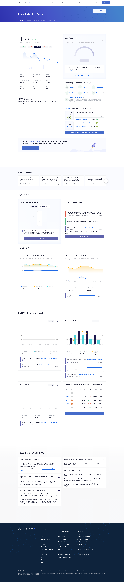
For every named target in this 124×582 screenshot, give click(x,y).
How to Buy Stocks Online (64, 557)
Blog (42, 536)
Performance (44, 552)
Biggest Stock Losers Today (84, 536)
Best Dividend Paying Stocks (65, 547)
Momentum (99, 87)
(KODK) (88, 123)
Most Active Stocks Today (83, 544)
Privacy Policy (44, 544)
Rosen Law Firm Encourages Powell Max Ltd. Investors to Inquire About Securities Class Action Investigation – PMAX (95, 179)
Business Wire (91, 184)
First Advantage (80, 126)
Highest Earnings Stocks (64, 544)
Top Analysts (73, 3)
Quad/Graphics (80, 119)
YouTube (43, 562)
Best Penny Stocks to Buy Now (85, 549)
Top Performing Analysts (64, 531)
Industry (68, 108)
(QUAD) (86, 119)
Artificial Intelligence (75, 97)
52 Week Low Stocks (82, 541)
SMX (67, 400)
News (42, 534)
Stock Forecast (61, 536)
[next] (106, 181)
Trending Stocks (62, 539)
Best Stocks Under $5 (82, 552)
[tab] (21, 20)
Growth (85, 87)
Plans (42, 541)
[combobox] (39, 3)
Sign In (98, 3)
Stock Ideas (65, 3)
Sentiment (72, 93)
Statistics (60, 549)
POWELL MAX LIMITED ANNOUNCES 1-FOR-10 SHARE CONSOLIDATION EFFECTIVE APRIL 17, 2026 (72, 179)
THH (67, 396)
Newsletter (44, 565)
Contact (43, 557)
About (42, 531)
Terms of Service (45, 547)
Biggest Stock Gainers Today (84, 534)
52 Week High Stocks (82, 539)
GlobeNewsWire (68, 184)
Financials (99, 93)
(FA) (85, 126)
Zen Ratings (82, 3)
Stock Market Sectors (63, 552)
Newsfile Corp (24, 184)
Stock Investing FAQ (46, 539)
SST (67, 407)
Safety (85, 93)
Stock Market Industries (64, 554)
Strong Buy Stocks (62, 541)
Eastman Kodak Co (81, 123)
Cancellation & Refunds (47, 549)
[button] (39, 459)
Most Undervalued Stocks (83, 547)
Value (71, 87)
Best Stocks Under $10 (83, 554)
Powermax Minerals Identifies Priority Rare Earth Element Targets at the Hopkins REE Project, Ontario (50, 179)
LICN (67, 403)
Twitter (43, 559)
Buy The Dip (80, 531)
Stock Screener (61, 534)
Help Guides (44, 554)
